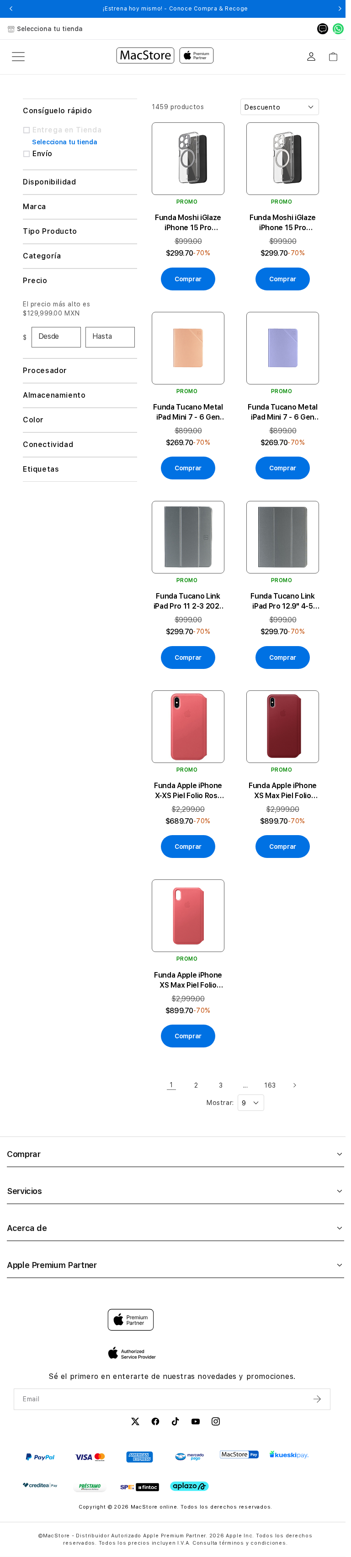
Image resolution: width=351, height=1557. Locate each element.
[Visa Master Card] (89, 1443)
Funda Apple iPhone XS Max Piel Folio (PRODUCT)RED (279, 780)
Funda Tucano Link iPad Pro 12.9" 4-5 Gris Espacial (278, 593)
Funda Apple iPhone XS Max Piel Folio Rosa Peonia (187, 967)
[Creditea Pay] (40, 1471)
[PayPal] (40, 1443)
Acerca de (27, 1214)
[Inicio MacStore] (165, 56)
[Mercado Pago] (189, 1443)
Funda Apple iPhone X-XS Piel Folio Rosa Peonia (187, 780)
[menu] (18, 56)
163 (267, 1071)
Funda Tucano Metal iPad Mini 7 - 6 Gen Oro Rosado (186, 407)
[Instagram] (213, 1409)
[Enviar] (313, 1385)
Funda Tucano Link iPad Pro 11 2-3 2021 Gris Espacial (187, 593)
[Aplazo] (189, 1472)
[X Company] (132, 1409)
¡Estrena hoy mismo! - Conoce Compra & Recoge (175, 8)
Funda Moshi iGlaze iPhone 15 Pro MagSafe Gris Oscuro (187, 220)
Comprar (23, 1140)
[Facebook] (152, 1409)
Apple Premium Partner (51, 1251)
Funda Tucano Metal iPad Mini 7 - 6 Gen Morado (278, 407)
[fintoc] (139, 1473)
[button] (11, 8)
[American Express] (139, 1443)
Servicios (24, 1177)
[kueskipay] (289, 1441)
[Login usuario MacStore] (311, 56)
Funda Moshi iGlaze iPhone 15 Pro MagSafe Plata (278, 220)
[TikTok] (172, 1409)
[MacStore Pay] (239, 1441)
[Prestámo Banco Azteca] (89, 1473)
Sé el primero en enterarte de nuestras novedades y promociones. (169, 1362)
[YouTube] (192, 1409)
